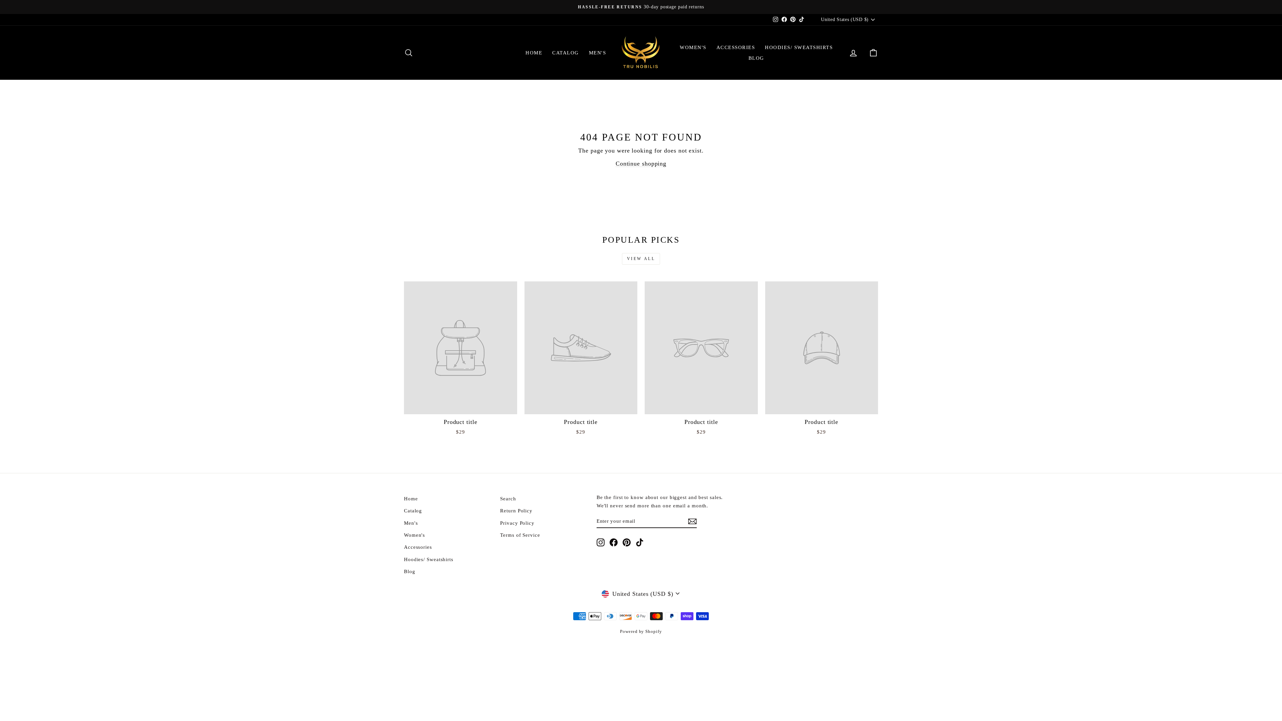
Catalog (565, 52)
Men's (597, 52)
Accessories (735, 47)
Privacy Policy (517, 523)
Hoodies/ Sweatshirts (799, 47)
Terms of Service (520, 535)
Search (508, 498)
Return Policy (516, 510)
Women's (693, 47)
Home (533, 52)
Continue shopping (641, 163)
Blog (756, 58)
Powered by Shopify (641, 631)
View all (641, 258)
